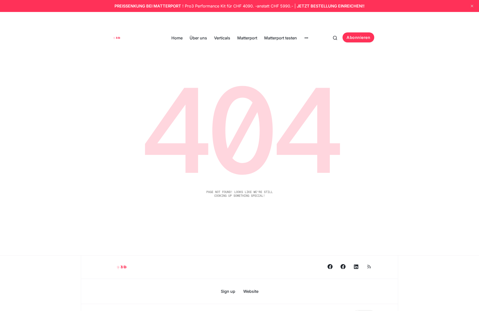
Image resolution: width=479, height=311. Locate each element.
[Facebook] (330, 267)
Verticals (222, 37)
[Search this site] (335, 37)
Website (250, 291)
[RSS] (369, 267)
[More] (306, 37)
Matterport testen (280, 37)
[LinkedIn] (356, 267)
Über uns (198, 37)
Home (177, 37)
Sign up (228, 291)
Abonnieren (358, 37)
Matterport (247, 37)
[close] (472, 6)
